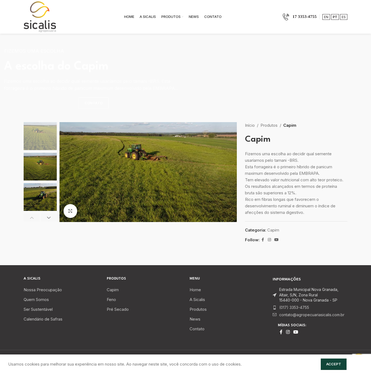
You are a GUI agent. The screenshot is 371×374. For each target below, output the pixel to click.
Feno (111, 299)
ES (344, 17)
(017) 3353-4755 (294, 307)
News (195, 319)
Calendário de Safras (43, 319)
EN (326, 17)
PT (335, 17)
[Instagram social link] (269, 239)
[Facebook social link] (263, 239)
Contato (197, 328)
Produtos (269, 125)
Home (195, 289)
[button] (32, 218)
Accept (333, 364)
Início (250, 125)
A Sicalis (197, 299)
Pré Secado (118, 309)
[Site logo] (40, 16)
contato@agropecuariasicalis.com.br (311, 314)
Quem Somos (36, 299)
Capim (289, 125)
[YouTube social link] (276, 239)
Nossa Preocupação (43, 289)
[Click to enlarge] (70, 211)
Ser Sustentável (38, 309)
